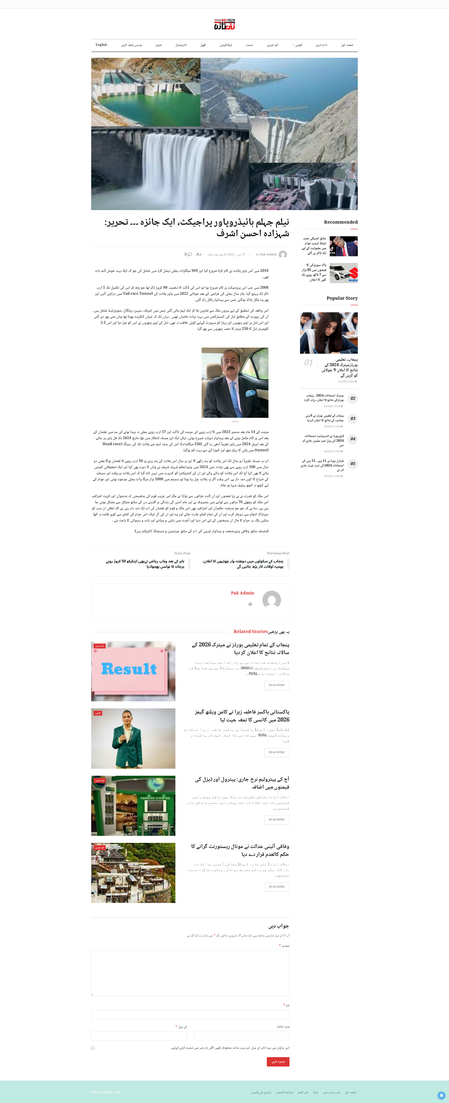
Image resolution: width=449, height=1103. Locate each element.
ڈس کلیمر (303, 1092)
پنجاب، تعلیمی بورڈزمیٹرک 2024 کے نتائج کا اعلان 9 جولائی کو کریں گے (340, 367)
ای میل (181, 1027)
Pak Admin (268, 254)
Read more (277, 685)
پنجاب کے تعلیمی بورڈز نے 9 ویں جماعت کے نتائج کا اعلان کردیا (324, 418)
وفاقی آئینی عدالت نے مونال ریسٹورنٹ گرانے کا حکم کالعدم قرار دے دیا (240, 850)
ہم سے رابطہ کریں (131, 45)
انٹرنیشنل (181, 45)
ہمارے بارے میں (331, 1092)
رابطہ (315, 1092)
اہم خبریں (272, 45)
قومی (298, 45)
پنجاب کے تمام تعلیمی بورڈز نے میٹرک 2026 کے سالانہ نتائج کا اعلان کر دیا (240, 649)
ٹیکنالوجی (226, 45)
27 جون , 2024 (236, 254)
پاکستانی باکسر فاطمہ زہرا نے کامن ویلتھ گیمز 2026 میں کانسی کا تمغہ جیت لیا (242, 716)
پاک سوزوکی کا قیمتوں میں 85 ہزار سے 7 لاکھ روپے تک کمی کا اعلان (313, 272)
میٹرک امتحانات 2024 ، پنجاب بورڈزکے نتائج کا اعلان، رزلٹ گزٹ (324, 398)
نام (286, 1005)
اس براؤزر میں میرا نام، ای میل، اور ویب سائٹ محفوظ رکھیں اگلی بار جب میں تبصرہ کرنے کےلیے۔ (230, 1048)
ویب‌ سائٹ (283, 1026)
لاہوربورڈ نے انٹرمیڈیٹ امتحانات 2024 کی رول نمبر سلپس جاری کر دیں (323, 440)
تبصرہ (284, 946)
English (101, 45)
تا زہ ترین (321, 45)
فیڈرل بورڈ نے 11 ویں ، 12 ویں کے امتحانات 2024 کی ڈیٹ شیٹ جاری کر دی (322, 465)
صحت (249, 45)
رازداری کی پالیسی (261, 1092)
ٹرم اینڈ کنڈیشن (284, 1092)
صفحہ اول (347, 45)
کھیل (203, 45)
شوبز (159, 45)
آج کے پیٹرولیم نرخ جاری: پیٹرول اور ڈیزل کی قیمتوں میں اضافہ (242, 783)
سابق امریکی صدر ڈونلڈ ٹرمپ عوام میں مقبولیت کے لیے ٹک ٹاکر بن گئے (314, 246)
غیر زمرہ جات (215, 254)
